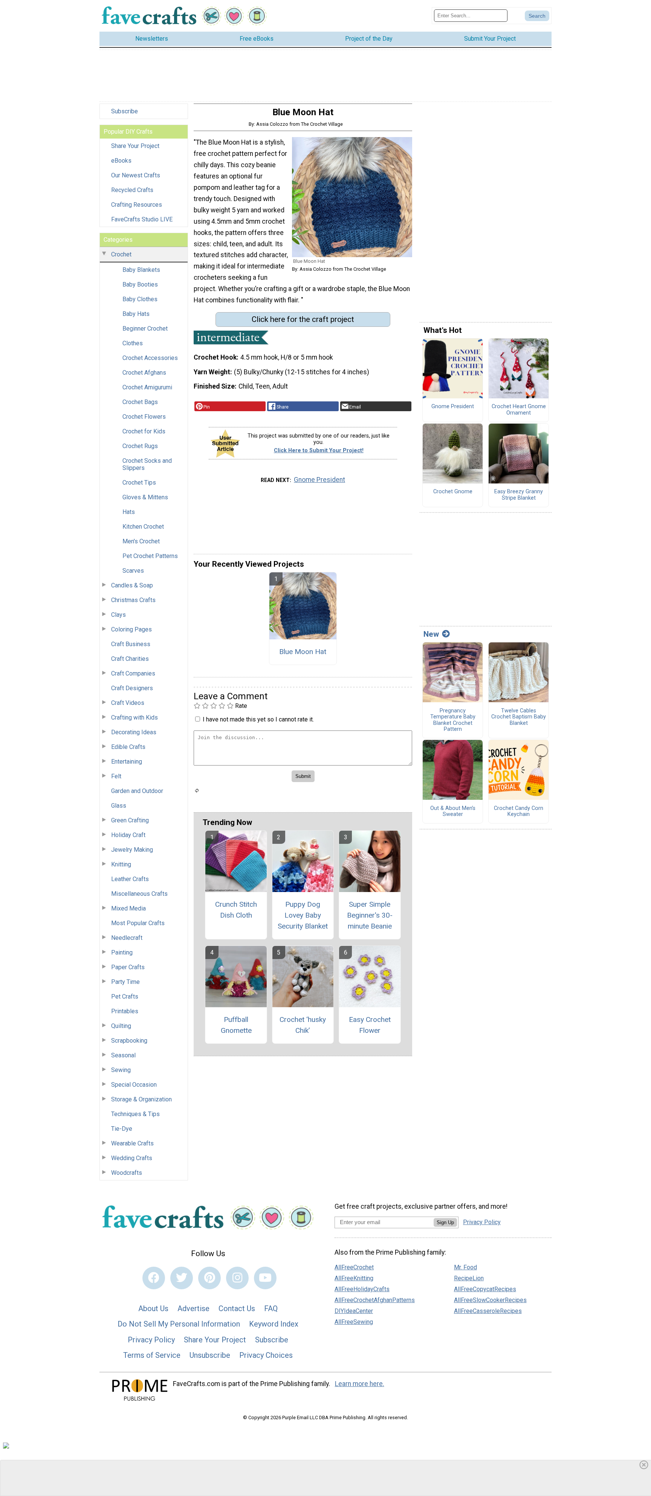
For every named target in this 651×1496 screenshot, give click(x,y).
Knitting (121, 864)
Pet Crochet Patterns (150, 556)
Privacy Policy (151, 1339)
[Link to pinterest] (209, 1278)
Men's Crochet (141, 541)
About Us (153, 1308)
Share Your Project (135, 145)
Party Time (125, 981)
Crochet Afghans (144, 372)
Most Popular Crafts (138, 923)
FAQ (271, 1308)
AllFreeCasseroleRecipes (488, 1311)
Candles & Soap (132, 585)
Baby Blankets (141, 269)
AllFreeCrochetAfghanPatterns (375, 1300)
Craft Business (130, 644)
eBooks (121, 160)
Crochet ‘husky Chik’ (303, 1025)
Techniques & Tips (135, 1114)
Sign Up (445, 1222)
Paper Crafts (128, 967)
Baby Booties (140, 284)
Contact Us (237, 1308)
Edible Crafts (128, 746)
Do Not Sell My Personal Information (179, 1323)
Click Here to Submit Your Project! (319, 450)
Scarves (133, 570)
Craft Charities (130, 658)
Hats (128, 511)
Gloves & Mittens (145, 497)
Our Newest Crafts (135, 175)
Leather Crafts (130, 879)
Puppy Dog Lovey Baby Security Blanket (303, 915)
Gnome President (319, 479)
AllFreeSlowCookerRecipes (490, 1300)
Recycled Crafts (132, 190)
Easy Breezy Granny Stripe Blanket (518, 495)
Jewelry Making (132, 849)
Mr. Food (465, 1267)
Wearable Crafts (132, 1143)
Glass (118, 805)
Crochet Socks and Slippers (147, 464)
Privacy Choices (266, 1355)
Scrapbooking (129, 1040)
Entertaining (126, 761)
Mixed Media (128, 908)
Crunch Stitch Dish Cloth (236, 910)
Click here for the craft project (303, 319)
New (431, 634)
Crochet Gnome (452, 492)
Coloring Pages (131, 629)
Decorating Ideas (133, 732)
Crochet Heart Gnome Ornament (519, 410)
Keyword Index (273, 1323)
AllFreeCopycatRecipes (485, 1289)
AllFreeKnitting (354, 1278)
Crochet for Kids (143, 431)
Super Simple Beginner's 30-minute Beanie (370, 915)
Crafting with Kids (134, 717)
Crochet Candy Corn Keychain (518, 811)
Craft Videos (127, 702)
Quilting (121, 1025)
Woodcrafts (126, 1172)
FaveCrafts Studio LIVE (142, 219)
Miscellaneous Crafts (139, 893)
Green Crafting (130, 820)
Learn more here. (359, 1384)
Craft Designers (132, 688)
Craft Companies (133, 673)
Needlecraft (126, 937)
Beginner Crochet (145, 328)
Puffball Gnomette (236, 1025)
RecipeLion (469, 1278)
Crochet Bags (140, 402)
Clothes (132, 343)
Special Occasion (134, 1084)
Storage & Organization (141, 1099)
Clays (118, 614)
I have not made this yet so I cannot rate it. (258, 719)
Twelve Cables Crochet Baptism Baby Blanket (518, 717)
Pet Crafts (124, 996)
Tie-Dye (121, 1128)
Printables (124, 1011)
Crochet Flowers (144, 416)
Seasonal (123, 1055)
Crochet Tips (139, 482)
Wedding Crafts (131, 1158)
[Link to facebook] (153, 1278)
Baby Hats (136, 313)
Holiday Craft (128, 835)
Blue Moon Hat (302, 651)
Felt (116, 776)
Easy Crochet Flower (370, 1025)
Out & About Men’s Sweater (452, 811)
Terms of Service (151, 1355)
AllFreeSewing (354, 1321)
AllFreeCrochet (354, 1267)
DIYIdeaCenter (354, 1311)
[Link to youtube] (265, 1278)
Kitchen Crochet (143, 526)
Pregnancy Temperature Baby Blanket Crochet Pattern (452, 720)
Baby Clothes (139, 299)
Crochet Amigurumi (147, 387)
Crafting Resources (136, 204)
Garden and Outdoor (137, 791)
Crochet (121, 254)
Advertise (193, 1308)
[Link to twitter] (181, 1278)
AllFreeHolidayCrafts (362, 1289)
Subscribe (124, 111)
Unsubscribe (209, 1355)
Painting (122, 952)
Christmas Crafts (133, 600)
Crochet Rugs (140, 446)
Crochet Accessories (150, 357)
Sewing (121, 1070)
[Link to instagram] (237, 1278)
